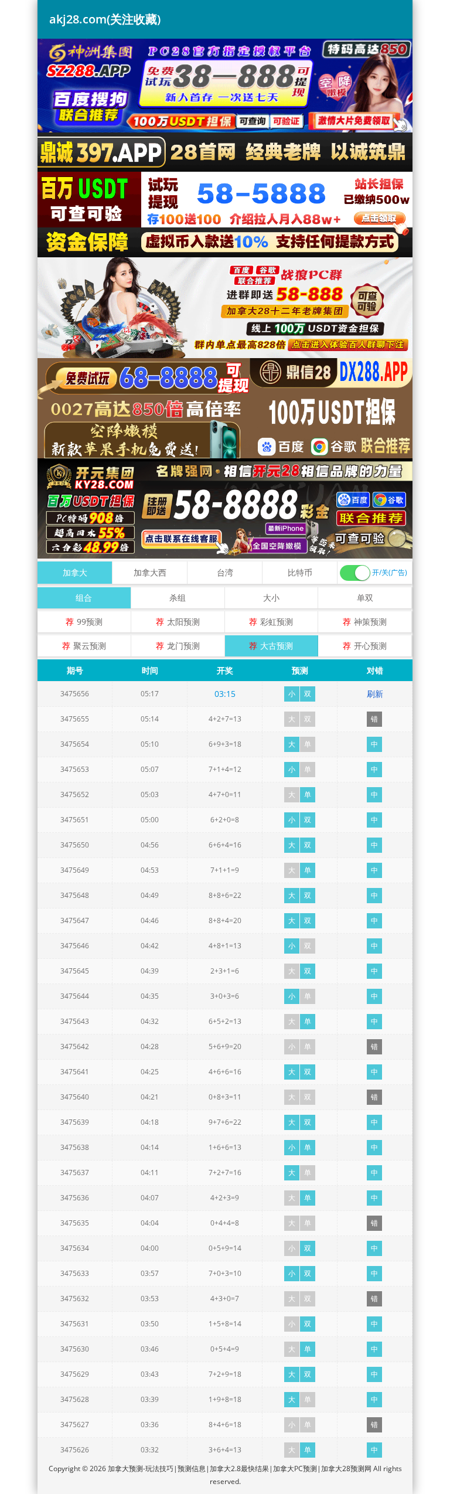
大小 (271, 597)
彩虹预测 (276, 621)
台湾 (225, 572)
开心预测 (370, 645)
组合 (84, 597)
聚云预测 (89, 645)
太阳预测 (183, 621)
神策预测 (370, 621)
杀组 (177, 597)
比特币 (300, 572)
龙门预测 (183, 645)
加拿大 (75, 572)
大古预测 (276, 645)
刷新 (375, 693)
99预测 (90, 621)
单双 (365, 597)
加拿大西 (150, 572)
